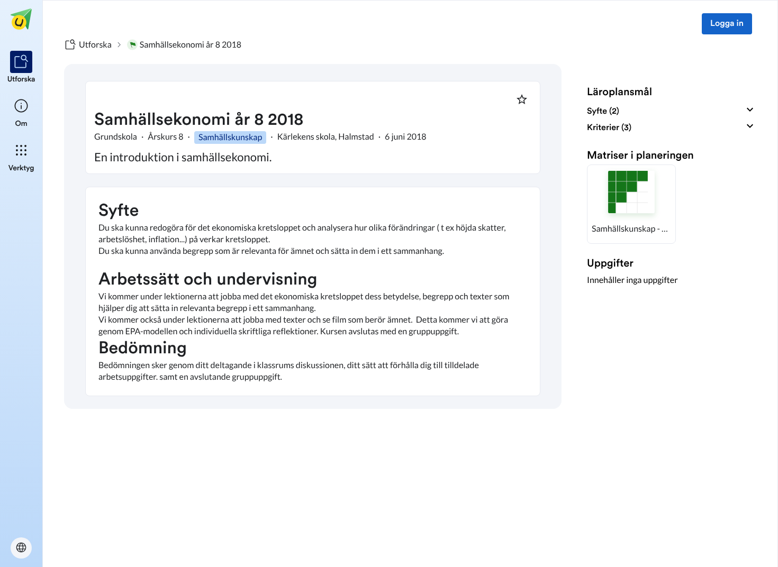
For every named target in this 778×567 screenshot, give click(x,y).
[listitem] (21, 68)
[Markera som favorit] (521, 99)
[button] (631, 204)
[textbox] (313, 291)
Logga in (727, 24)
